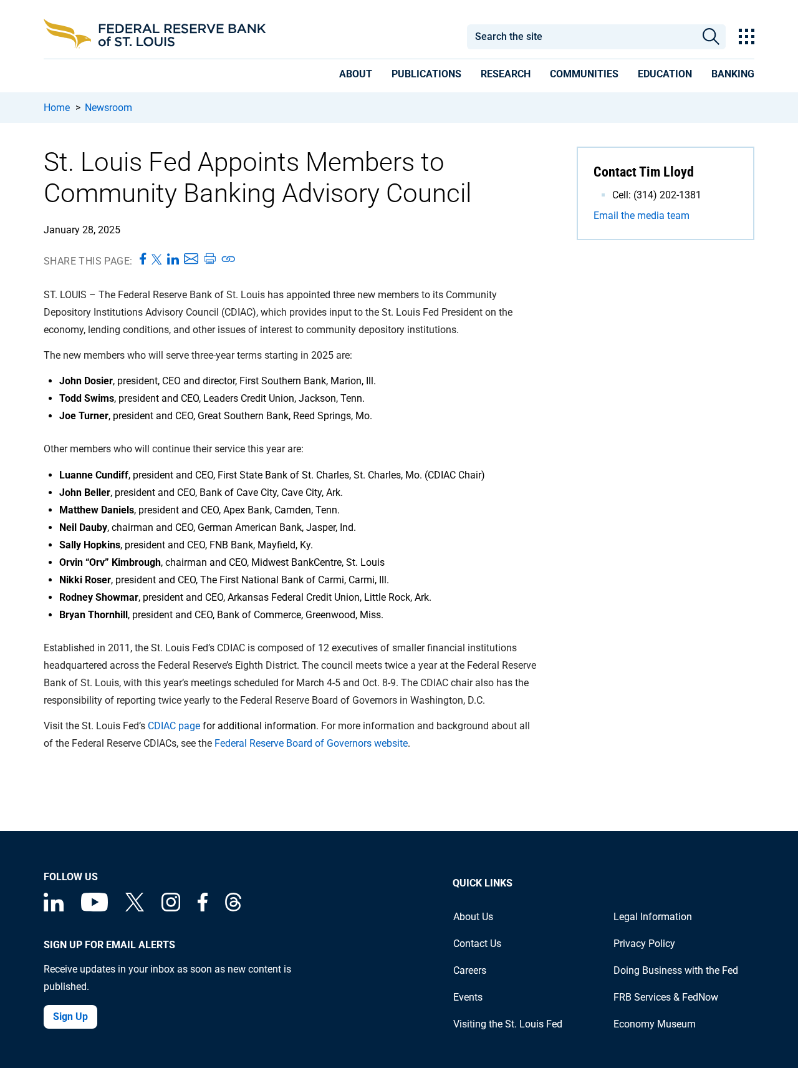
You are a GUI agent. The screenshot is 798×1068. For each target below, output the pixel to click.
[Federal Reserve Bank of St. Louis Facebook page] (203, 908)
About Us (473, 917)
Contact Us (477, 943)
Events (468, 997)
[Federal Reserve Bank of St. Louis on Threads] (233, 908)
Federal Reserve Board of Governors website (311, 743)
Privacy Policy (644, 943)
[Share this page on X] (157, 259)
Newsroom (108, 108)
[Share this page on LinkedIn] (173, 259)
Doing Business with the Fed (675, 970)
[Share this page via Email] (191, 259)
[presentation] (355, 76)
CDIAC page (174, 726)
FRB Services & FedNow (665, 997)
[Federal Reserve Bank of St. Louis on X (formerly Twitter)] (134, 908)
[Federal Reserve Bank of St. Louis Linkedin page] (54, 908)
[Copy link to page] (228, 259)
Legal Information (652, 917)
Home (57, 108)
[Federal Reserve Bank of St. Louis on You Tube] (94, 908)
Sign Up (70, 1016)
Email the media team (642, 215)
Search (711, 36)
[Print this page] (209, 259)
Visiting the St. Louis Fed (507, 1024)
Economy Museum (654, 1024)
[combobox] (581, 36)
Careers (469, 970)
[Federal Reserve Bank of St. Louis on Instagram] (170, 908)
